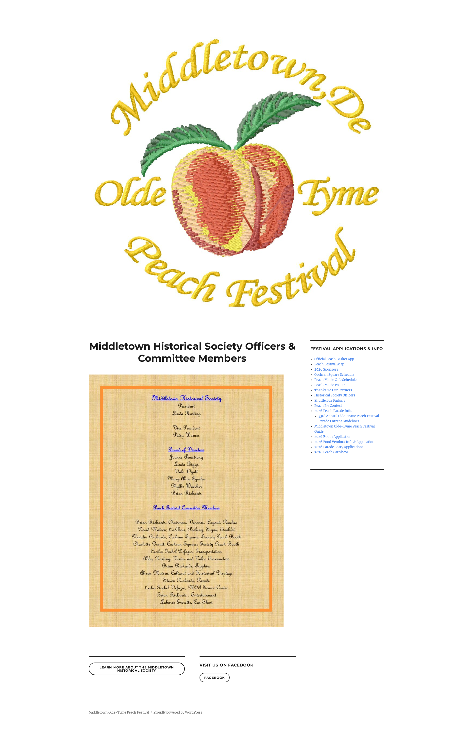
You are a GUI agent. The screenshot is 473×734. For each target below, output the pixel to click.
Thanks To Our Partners (333, 390)
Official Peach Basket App (334, 359)
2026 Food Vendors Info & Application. (344, 442)
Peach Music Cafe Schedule (335, 380)
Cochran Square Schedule (334, 375)
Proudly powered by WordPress (177, 712)
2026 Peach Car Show (331, 452)
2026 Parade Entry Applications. (339, 447)
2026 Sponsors (326, 369)
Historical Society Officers (334, 395)
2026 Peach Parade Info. (333, 411)
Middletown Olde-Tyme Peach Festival (119, 712)
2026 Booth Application (333, 437)
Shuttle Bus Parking (329, 400)
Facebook (214, 678)
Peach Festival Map (329, 364)
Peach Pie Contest (328, 406)
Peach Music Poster (329, 385)
